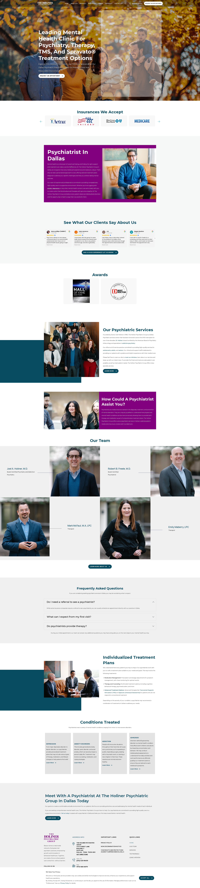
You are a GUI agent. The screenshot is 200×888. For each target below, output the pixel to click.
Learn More (109, 371)
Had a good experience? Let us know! (98, 252)
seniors (121, 350)
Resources (91, 3)
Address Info (78, 837)
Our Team (133, 846)
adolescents (107, 350)
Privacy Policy (106, 843)
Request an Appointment (153, 3)
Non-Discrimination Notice (111, 846)
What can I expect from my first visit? (69, 616)
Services (82, 3)
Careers (100, 3)
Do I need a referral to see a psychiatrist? (71, 602)
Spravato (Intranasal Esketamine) (129, 692)
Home (66, 3)
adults (113, 350)
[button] (155, 238)
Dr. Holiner (119, 340)
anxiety (49, 188)
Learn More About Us (98, 566)
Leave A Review (134, 857)
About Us (74, 3)
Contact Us (118, 3)
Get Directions (82, 854)
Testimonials (134, 854)
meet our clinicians (131, 357)
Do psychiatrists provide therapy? (67, 626)
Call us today (65, 813)
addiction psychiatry (128, 343)
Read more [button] (50, 245)
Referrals (108, 3)
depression (56, 188)
